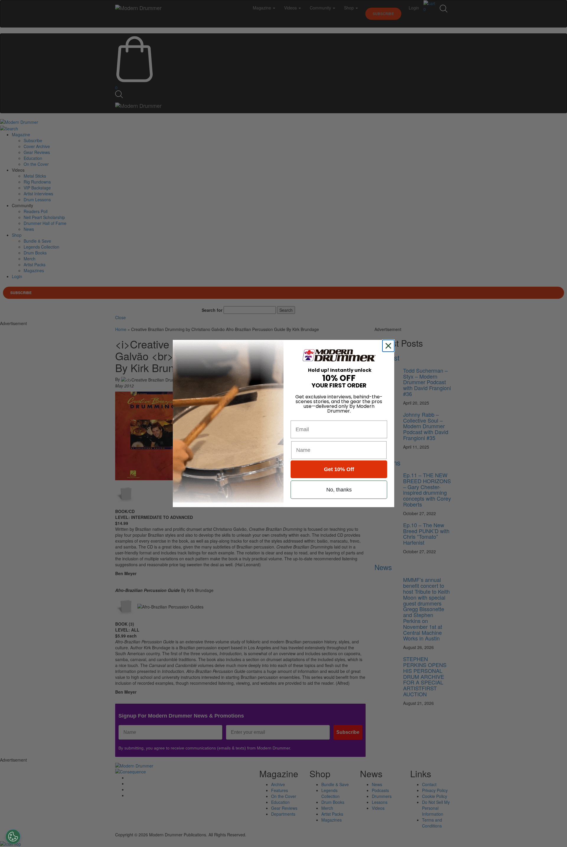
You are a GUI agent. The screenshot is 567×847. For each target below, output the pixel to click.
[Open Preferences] (13, 836)
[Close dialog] (389, 346)
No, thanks (339, 490)
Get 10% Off (339, 469)
